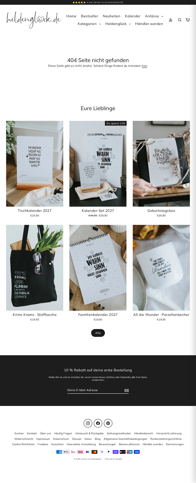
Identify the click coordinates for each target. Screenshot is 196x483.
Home (71, 16)
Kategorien (88, 23)
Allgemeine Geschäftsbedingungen (125, 438)
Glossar (76, 438)
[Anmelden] (126, 390)
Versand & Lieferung (168, 433)
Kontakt (32, 433)
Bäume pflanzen (129, 444)
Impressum (43, 438)
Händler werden (149, 23)
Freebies (43, 444)
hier (144, 66)
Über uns (45, 433)
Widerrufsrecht (23, 438)
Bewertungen (107, 444)
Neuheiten (111, 16)
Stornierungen (175, 444)
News (88, 438)
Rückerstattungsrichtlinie (166, 438)
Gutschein (57, 444)
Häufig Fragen (63, 433)
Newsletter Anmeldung (81, 444)
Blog (98, 438)
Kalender (132, 16)
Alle (98, 333)
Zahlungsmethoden (119, 433)
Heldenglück (116, 23)
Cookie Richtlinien (23, 444)
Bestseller (89, 16)
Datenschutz (61, 438)
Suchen (19, 433)
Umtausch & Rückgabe (89, 433)
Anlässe (152, 16)
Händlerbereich (143, 433)
